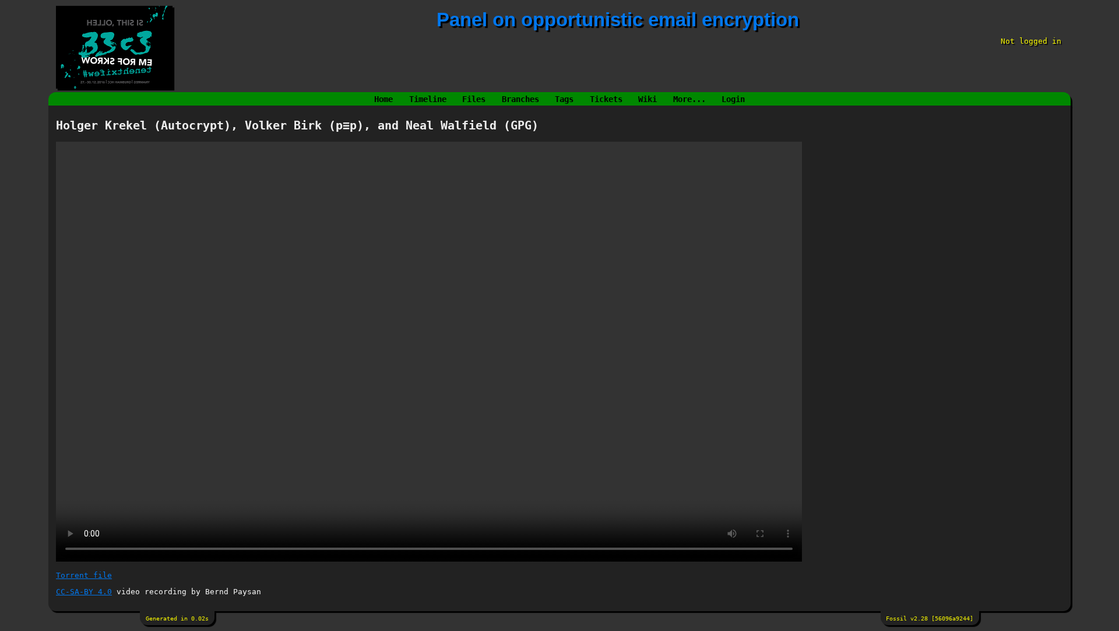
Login (733, 99)
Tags (564, 99)
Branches (520, 99)
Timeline (427, 99)
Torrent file (84, 575)
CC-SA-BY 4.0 (84, 591)
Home (383, 99)
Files (473, 99)
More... (689, 99)
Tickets (606, 99)
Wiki (647, 99)
